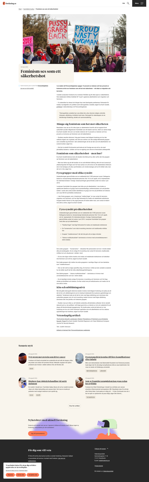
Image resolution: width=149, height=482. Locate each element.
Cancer (31, 368)
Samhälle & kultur (28, 9)
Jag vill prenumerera (38, 433)
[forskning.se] (8, 3)
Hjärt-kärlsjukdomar (91, 370)
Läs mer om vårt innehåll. (27, 88)
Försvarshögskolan (43, 85)
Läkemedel (103, 370)
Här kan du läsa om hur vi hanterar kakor (17, 470)
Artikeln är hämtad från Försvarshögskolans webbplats (73, 330)
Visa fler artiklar (74, 406)
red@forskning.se (104, 460)
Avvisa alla (20, 475)
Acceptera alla (33, 475)
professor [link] (59, 107)
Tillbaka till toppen (100, 449)
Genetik (38, 395)
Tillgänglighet (99, 466)
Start (20, 9)
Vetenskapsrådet (108, 471)
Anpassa (10, 475)
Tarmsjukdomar (90, 397)
